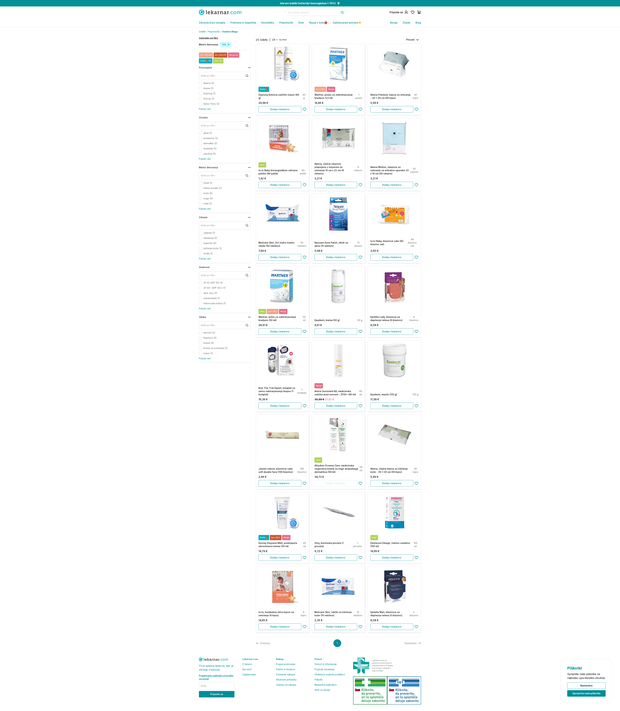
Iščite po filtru (208, 75)
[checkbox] (200, 83)
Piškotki (319, 679)
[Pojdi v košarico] (419, 12)
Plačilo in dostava (285, 669)
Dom (301, 22)
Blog (418, 22)
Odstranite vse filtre (208, 38)
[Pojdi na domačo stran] (220, 12)
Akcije (394, 22)
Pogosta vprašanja (324, 669)
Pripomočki (286, 22)
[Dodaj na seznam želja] (304, 109)
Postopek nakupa (285, 674)
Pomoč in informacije (326, 664)
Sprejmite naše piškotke (586, 693)
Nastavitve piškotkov (326, 684)
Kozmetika (267, 22)
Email (203, 685)
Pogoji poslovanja (285, 664)
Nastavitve (586, 685)
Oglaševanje (249, 674)
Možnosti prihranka (286, 679)
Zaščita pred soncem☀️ (347, 22)
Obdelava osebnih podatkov (330, 674)
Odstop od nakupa (286, 684)
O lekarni (247, 664)
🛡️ (310, 3)
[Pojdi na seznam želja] (413, 12)
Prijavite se (216, 694)
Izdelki (202, 31)
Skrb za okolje (322, 690)
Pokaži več (205, 109)
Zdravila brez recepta (212, 22)
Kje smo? (247, 669)
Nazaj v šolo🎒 (318, 22)
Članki (406, 22)
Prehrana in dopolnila (243, 22)
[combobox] (274, 40)
